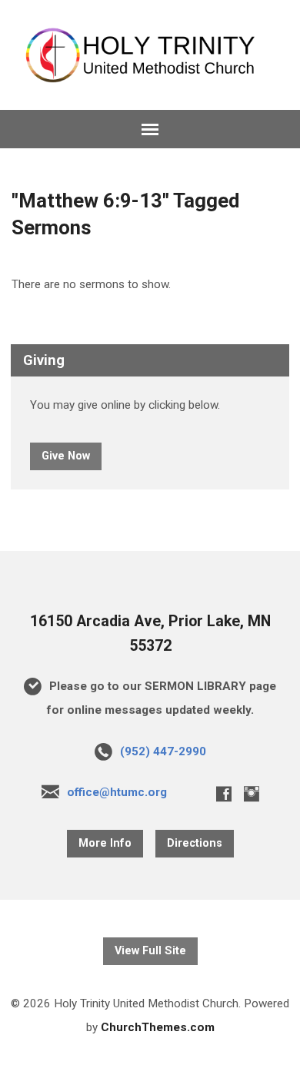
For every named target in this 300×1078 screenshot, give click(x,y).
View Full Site (150, 950)
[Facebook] (224, 793)
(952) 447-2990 (163, 751)
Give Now (66, 456)
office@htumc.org (117, 792)
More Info (105, 843)
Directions (194, 843)
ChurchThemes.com (158, 1027)
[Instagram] (251, 793)
